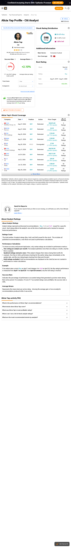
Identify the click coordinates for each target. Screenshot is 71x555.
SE (66, 69)
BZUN (7, 128)
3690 (7, 153)
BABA (7, 138)
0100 (7, 123)
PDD (7, 133)
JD (7, 158)
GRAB (7, 169)
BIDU (7, 164)
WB (7, 143)
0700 (7, 148)
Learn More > (18, 213)
